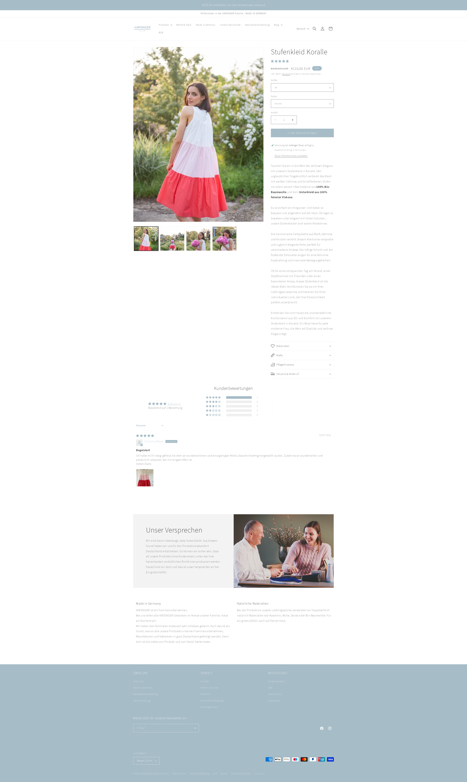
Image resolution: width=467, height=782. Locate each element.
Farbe (274, 96)
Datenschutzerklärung (199, 773)
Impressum (274, 700)
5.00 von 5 (174, 404)
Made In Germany (143, 687)
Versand (286, 73)
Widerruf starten (209, 687)
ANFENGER (145, 773)
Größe (274, 80)
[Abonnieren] (195, 728)
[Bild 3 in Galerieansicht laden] (198, 238)
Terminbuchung (141, 700)
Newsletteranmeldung (145, 694)
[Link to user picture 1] (145, 478)
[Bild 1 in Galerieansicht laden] (146, 238)
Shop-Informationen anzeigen (291, 155)
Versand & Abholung (211, 700)
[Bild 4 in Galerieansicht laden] (224, 238)
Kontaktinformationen (241, 773)
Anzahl (274, 112)
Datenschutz (275, 694)
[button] (165, 25)
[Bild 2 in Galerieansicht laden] (172, 238)
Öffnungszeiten (208, 707)
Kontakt (204, 681)
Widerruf (205, 694)
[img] (145, 436)
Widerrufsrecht (276, 681)
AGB (270, 687)
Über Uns (138, 681)
